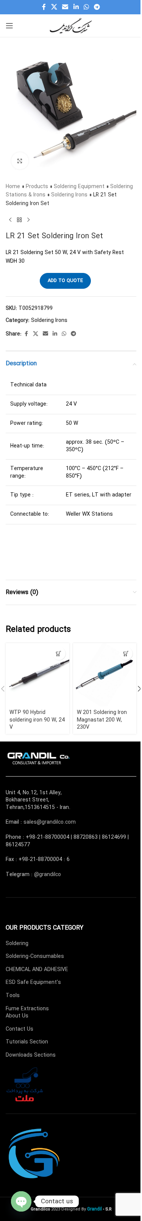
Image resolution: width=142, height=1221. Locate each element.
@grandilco (47, 874)
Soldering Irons (69, 195)
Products (37, 186)
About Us (17, 1016)
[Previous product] (10, 219)
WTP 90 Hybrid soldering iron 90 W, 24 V (37, 719)
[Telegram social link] (96, 7)
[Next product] (28, 219)
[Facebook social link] (43, 7)
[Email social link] (65, 7)
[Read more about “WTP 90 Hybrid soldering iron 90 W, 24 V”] (59, 653)
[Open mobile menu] (9, 25)
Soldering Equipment (79, 186)
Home (13, 186)
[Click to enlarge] (19, 160)
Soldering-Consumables (35, 956)
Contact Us (19, 1029)
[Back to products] (19, 219)
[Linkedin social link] (76, 7)
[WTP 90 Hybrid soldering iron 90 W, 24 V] (37, 674)
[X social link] (53, 7)
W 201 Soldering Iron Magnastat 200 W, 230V (102, 719)
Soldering (17, 943)
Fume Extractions (27, 1009)
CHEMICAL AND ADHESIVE (37, 969)
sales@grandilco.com (49, 822)
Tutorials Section (27, 1042)
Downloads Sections (31, 1055)
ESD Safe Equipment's (33, 982)
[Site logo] (71, 25)
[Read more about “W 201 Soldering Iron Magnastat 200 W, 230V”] (126, 653)
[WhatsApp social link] (86, 7)
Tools (13, 995)
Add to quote (65, 281)
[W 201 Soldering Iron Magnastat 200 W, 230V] (105, 674)
